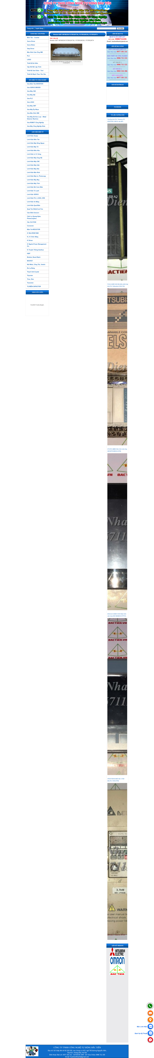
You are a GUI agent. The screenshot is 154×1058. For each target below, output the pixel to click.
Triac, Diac (30, 279)
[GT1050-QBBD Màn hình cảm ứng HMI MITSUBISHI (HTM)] (117, 531)
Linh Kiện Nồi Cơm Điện (35, 187)
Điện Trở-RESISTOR (33, 229)
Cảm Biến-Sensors (33, 213)
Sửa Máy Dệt (31, 95)
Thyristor (30, 275)
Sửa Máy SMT (31, 106)
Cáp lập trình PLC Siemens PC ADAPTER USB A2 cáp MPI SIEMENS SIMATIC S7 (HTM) (116, 120)
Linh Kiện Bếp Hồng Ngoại (35, 143)
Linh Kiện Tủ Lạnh (33, 191)
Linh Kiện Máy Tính (33, 183)
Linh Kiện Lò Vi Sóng (34, 154)
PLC (28, 56)
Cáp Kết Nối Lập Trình (34, 67)
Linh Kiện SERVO (33, 194)
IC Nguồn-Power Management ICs (36, 245)
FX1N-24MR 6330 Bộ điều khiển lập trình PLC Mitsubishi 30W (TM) (117, 285)
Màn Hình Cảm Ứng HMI (35, 52)
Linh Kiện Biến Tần (33, 139)
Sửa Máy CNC (31, 91)
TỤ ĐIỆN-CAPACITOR (34, 286)
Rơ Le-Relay (31, 268)
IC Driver (30, 240)
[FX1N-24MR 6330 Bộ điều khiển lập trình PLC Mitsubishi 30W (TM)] (117, 366)
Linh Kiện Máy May (33, 180)
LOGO (29, 59)
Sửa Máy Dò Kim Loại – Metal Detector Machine (36, 118)
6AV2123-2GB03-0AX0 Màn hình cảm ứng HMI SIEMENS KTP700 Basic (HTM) (116, 615)
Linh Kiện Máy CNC (33, 161)
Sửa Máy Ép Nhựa (33, 109)
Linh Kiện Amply (32, 136)
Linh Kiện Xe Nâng (33, 202)
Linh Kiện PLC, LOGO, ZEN (36, 198)
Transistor (30, 283)
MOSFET (30, 261)
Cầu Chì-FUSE (31, 222)
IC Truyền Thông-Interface (35, 250)
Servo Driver (31, 41)
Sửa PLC (30, 98)
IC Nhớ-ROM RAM (33, 233)
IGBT (28, 253)
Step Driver (30, 48)
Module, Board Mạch (33, 257)
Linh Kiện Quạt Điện (33, 205)
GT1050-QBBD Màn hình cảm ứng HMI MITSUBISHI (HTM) (117, 450)
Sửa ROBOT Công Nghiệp (35, 122)
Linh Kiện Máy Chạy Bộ (34, 158)
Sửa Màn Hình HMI (33, 113)
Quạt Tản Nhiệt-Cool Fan (35, 209)
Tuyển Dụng (39, 28)
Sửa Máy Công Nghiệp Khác (36, 126)
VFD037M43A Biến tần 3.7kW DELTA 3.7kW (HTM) (115, 780)
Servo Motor (31, 45)
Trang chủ (30, 28)
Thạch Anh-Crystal (33, 272)
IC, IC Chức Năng (32, 237)
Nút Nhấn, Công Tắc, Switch (36, 264)
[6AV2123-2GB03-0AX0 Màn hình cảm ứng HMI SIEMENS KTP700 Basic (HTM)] (117, 696)
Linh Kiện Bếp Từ (32, 147)
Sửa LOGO (30, 102)
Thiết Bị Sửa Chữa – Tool (35, 70)
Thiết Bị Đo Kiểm (32, 63)
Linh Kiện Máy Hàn (33, 169)
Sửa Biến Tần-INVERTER (35, 84)
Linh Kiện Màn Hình (33, 172)
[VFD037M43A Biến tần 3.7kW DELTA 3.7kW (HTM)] (117, 861)
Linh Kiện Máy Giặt (33, 165)
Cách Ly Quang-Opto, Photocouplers (34, 217)
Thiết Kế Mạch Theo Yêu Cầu (36, 74)
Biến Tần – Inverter (33, 37)
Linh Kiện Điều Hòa (33, 150)
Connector (30, 226)
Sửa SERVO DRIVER (33, 87)
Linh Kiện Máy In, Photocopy (36, 176)
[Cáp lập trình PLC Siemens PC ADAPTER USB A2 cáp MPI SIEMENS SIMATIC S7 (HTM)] (117, 202)
